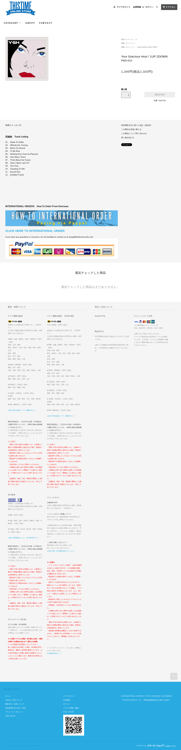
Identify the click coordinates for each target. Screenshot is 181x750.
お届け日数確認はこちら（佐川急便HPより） (24, 538)
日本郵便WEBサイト (54, 653)
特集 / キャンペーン (128, 43)
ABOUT (30, 23)
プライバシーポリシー (13, 712)
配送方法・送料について (14, 704)
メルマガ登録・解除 (71, 708)
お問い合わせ (10, 716)
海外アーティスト (127, 39)
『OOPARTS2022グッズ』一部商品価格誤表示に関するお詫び (145, 700)
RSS (65, 712)
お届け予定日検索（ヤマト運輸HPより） (22, 410)
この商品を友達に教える (131, 129)
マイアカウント (124, 7)
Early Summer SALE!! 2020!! (147, 47)
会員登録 (137, 7)
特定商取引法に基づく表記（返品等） (136, 125)
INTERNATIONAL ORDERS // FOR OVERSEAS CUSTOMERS (146, 696)
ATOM (71, 712)
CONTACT (45, 23)
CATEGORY (11, 23)
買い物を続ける (127, 138)
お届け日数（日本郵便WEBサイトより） (61, 551)
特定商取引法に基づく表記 (15, 708)
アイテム (170, 7)
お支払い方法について (13, 700)
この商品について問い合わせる (134, 133)
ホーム (7, 696)
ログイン (149, 7)
